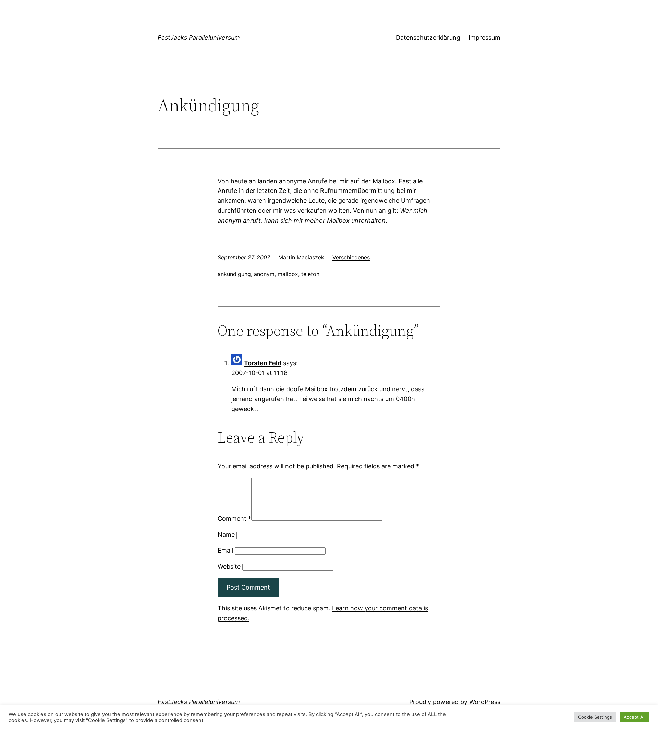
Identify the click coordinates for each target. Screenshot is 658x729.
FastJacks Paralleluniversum (199, 37)
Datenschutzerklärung (428, 37)
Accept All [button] (634, 717)
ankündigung (234, 274)
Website (229, 566)
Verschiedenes (351, 257)
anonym (264, 274)
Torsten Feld (262, 363)
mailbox (288, 274)
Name (226, 534)
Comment (234, 518)
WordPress (484, 701)
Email (225, 550)
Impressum (484, 37)
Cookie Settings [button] (595, 717)
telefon (310, 274)
